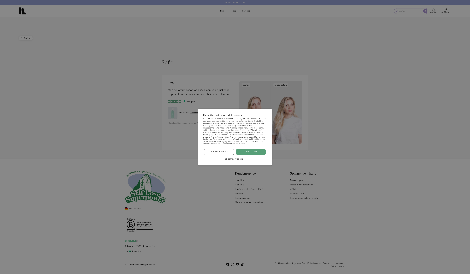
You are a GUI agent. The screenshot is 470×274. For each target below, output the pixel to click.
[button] (235, 159)
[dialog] (235, 137)
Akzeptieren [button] (250, 152)
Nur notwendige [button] (219, 152)
